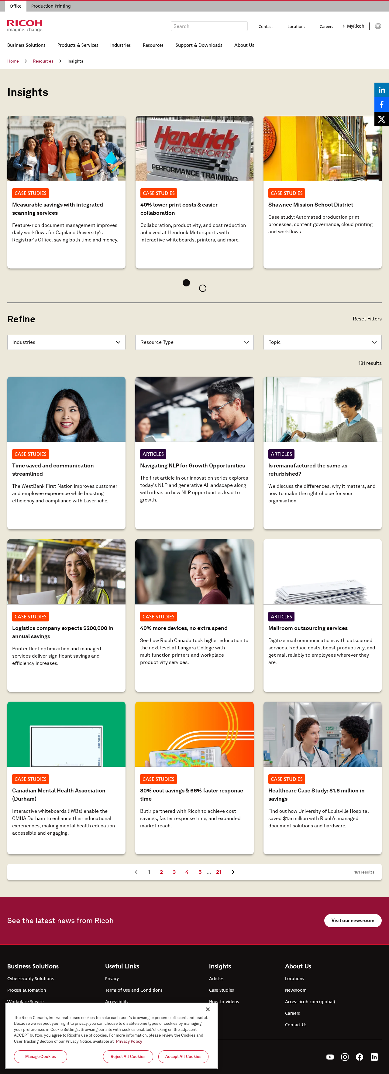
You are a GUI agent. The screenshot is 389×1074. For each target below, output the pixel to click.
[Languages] (375, 26)
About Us (244, 45)
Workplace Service (25, 1001)
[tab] (186, 282)
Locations (296, 26)
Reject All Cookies (128, 1056)
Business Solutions (26, 45)
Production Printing (51, 6)
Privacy (112, 978)
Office (16, 6)
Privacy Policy (129, 1041)
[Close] (208, 1009)
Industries (120, 45)
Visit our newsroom (353, 920)
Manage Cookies (40, 1056)
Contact (266, 26)
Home (13, 61)
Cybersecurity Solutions (30, 978)
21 (221, 871)
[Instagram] (345, 1057)
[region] (111, 1036)
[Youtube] (330, 1057)
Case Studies (221, 990)
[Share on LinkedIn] (381, 90)
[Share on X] (381, 119)
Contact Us (295, 1025)
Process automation (26, 990)
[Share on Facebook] (381, 104)
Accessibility (117, 1001)
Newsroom (295, 990)
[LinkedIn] (374, 1057)
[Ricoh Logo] (25, 26)
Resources (153, 45)
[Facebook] (359, 1057)
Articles (216, 978)
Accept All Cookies (183, 1056)
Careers (326, 26)
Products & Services (77, 45)
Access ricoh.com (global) (310, 1001)
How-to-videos (224, 1001)
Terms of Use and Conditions (133, 990)
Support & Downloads (199, 45)
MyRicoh (355, 26)
